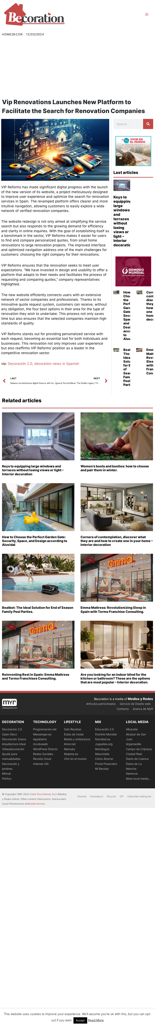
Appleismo (40, 739)
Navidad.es (102, 739)
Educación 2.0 (104, 729)
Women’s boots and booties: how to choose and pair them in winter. (115, 468)
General (82, 796)
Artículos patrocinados (101, 703)
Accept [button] (80, 1020)
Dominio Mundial (106, 734)
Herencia (132, 773)
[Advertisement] (77, 67)
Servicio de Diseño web (135, 703)
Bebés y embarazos (77, 739)
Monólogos (102, 749)
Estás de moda (74, 734)
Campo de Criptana (139, 749)
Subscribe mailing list (139, 796)
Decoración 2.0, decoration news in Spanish (43, 364)
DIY (122, 796)
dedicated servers (35, 803)
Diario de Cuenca (137, 758)
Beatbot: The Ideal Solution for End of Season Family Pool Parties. (130, 367)
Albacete (132, 729)
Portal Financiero (106, 764)
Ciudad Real (134, 754)
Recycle (111, 796)
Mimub (6, 773)
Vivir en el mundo (75, 758)
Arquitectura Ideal (14, 744)
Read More (96, 1020)
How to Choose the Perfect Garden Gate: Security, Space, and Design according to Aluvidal (34, 541)
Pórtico (6, 778)
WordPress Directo (45, 749)
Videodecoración (13, 749)
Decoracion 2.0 (12, 729)
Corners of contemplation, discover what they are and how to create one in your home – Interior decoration (117, 541)
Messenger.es (42, 734)
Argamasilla (133, 744)
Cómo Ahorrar (104, 758)
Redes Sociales (43, 754)
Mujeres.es (71, 754)
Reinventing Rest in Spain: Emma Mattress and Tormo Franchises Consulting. (35, 676)
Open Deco (9, 734)
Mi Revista (102, 768)
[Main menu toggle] (146, 14)
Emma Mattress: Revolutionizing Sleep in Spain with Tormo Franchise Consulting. (113, 609)
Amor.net (70, 744)
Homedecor (12, 34)
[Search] (148, 124)
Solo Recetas (72, 729)
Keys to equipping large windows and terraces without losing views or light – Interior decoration (123, 221)
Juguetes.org (104, 744)
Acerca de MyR (143, 708)
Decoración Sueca (14, 739)
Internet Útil (40, 764)
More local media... (138, 778)
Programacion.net (45, 729)
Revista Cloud (42, 758)
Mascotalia (102, 754)
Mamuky (69, 749)
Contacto (123, 708)
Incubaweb (40, 744)
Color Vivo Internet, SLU (43, 794)
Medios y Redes (140, 699)
